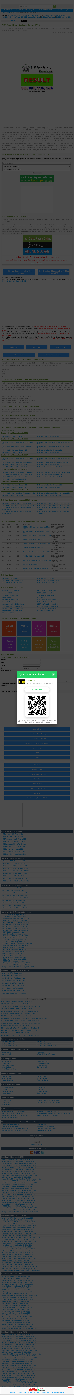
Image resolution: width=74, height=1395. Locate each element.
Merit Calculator (52, 1392)
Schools (36, 1392)
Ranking (61, 1392)
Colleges (43, 1392)
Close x (70, 1387)
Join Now (38, 689)
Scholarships (28, 1392)
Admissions (14, 1392)
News (21, 1392)
